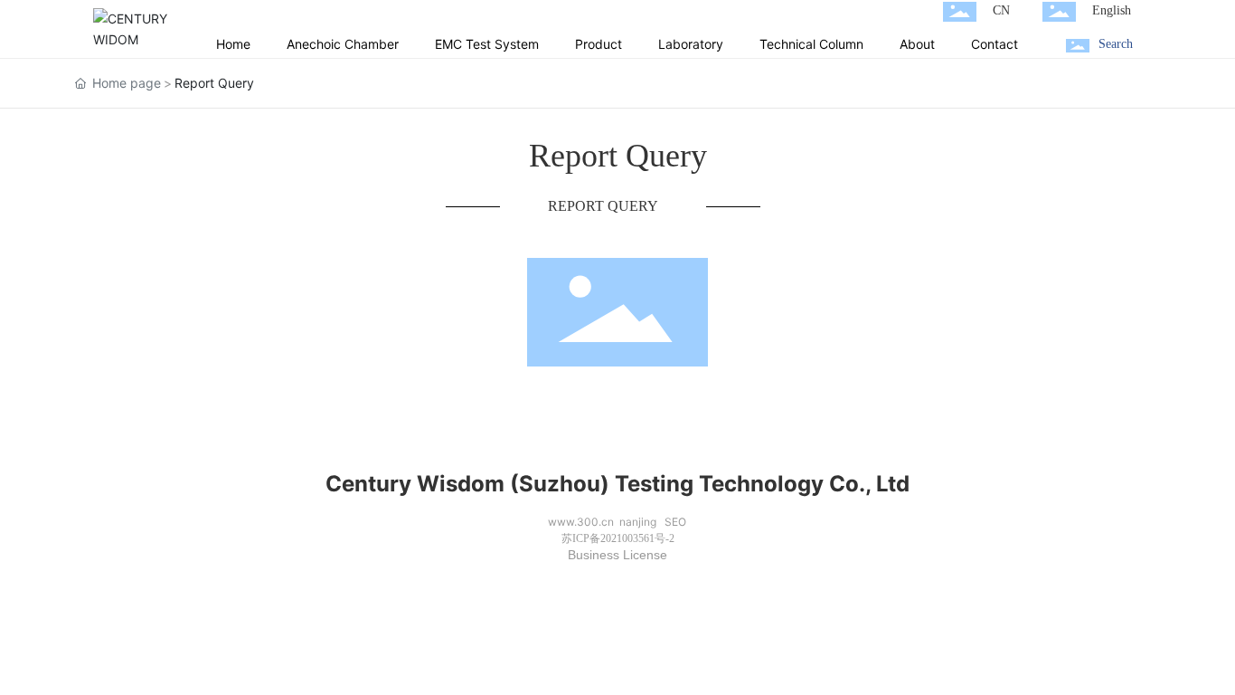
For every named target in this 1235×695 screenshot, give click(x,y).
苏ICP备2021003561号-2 (617, 538)
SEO (675, 521)
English (1111, 10)
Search (1115, 44)
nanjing (637, 521)
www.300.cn (581, 521)
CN (1001, 10)
